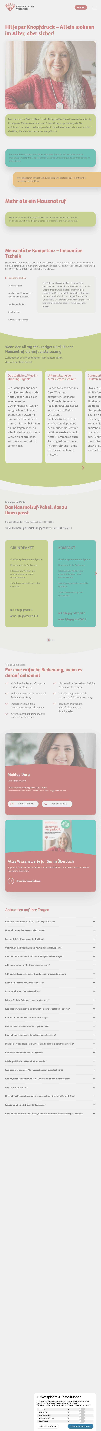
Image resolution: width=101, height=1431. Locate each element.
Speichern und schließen (47, 1426)
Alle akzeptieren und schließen (80, 1426)
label (80, 1409)
